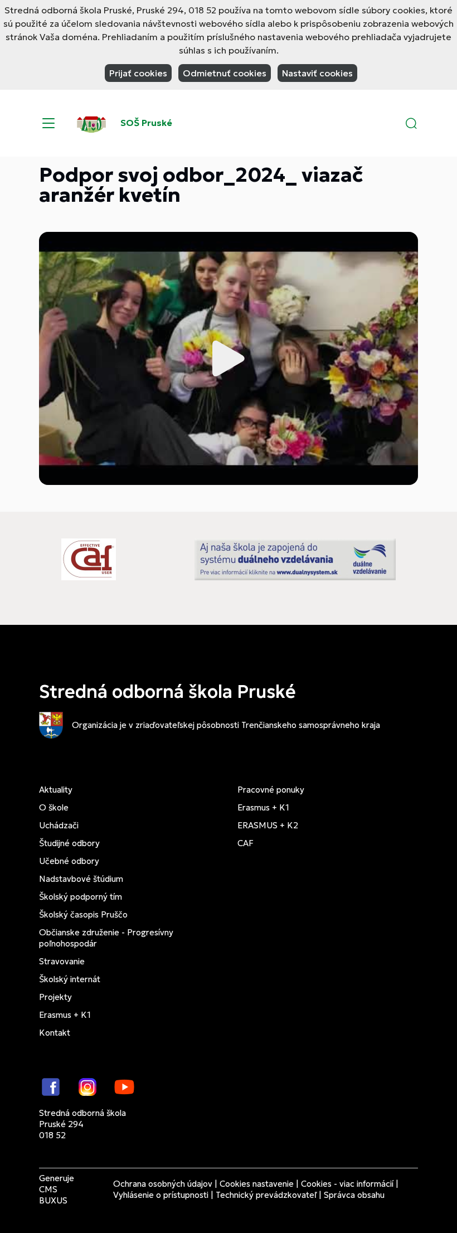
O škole (54, 807)
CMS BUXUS (53, 1195)
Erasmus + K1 (65, 1014)
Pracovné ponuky (270, 789)
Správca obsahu (354, 1195)
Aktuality (55, 789)
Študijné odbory (69, 843)
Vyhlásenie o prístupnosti (160, 1195)
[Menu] (48, 123)
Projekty (55, 997)
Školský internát (69, 979)
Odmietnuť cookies (224, 73)
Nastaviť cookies (317, 73)
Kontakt (54, 1032)
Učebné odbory (69, 861)
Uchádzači (59, 825)
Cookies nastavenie (257, 1183)
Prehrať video (228, 358)
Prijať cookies (138, 73)
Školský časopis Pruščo (83, 914)
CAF (245, 843)
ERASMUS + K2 (267, 825)
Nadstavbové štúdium (81, 878)
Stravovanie (62, 961)
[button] (411, 123)
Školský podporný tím (80, 896)
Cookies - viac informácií (347, 1183)
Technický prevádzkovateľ (266, 1195)
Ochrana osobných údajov (162, 1183)
